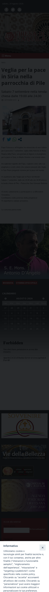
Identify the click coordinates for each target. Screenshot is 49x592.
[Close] (42, 547)
